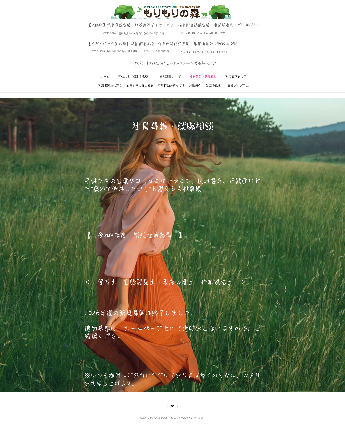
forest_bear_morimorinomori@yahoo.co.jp (181, 63)
